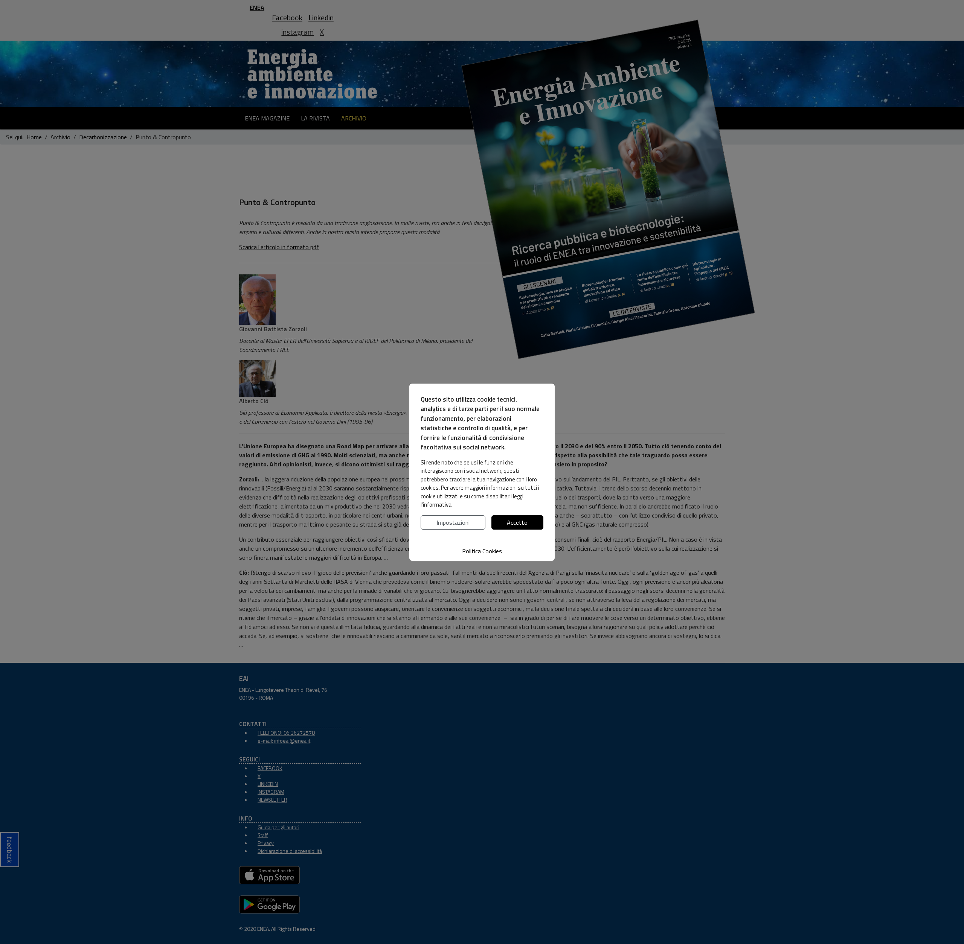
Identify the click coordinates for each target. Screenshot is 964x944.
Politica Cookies (482, 551)
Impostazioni (453, 522)
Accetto (517, 522)
